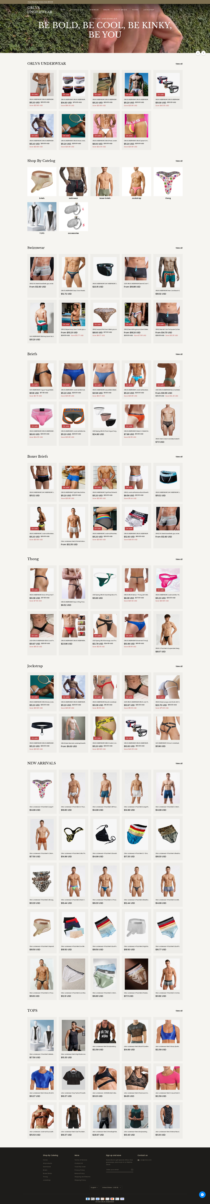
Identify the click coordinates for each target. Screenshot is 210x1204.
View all (179, 64)
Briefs (107, 10)
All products (77, 10)
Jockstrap (148, 10)
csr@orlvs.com (145, 1160)
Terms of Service (81, 1160)
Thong (135, 10)
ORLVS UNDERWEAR (38, 10)
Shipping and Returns (82, 1177)
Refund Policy (80, 1173)
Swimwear (94, 10)
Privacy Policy (80, 1170)
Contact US (79, 1163)
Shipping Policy (80, 1180)
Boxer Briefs (121, 10)
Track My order (80, 1167)
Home (62, 10)
